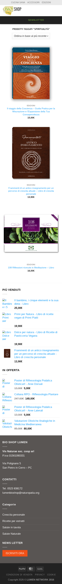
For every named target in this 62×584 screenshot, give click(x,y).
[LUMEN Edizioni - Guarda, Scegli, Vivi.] (18, 10)
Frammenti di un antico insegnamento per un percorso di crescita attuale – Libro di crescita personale (31, 191)
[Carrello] (58, 10)
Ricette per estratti (13, 521)
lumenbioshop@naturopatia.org (20, 492)
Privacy (40, 575)
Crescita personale (13, 514)
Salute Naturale (11, 533)
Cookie (51, 575)
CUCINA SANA (18, 2)
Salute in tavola (11, 527)
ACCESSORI (33, 2)
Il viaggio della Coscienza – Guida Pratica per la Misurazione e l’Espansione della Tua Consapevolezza (31, 111)
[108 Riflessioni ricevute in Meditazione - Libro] (31, 233)
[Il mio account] (52, 10)
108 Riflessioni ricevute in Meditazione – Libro (31, 267)
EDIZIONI (46, 2)
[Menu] (19, 20)
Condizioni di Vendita (19, 575)
